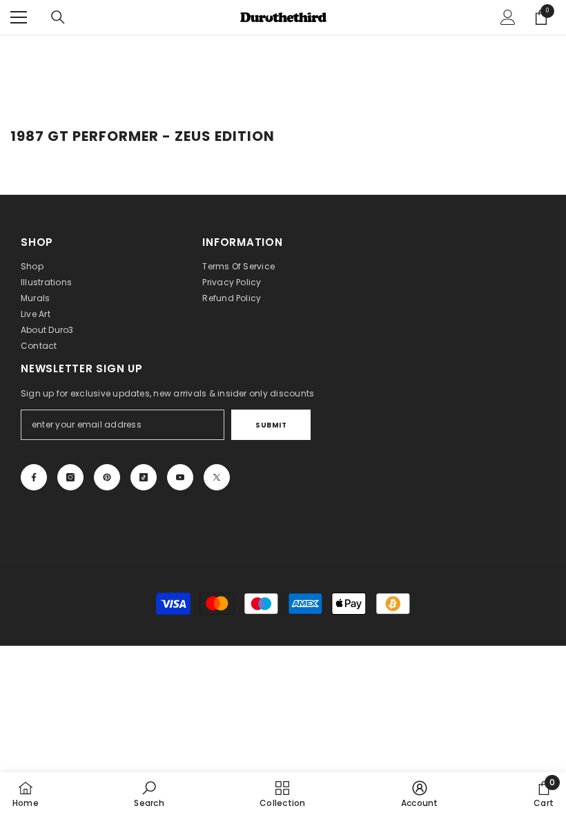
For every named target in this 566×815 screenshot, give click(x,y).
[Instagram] (70, 477)
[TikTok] (143, 477)
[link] (149, 793)
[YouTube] (180, 477)
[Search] (58, 17)
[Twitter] (217, 477)
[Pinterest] (107, 477)
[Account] (508, 17)
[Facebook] (34, 477)
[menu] (18, 17)
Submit (270, 425)
